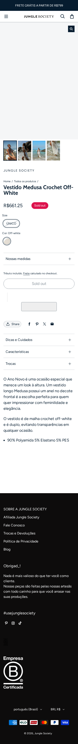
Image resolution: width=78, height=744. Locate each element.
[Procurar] (62, 16)
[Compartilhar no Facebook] (29, 324)
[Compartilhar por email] (52, 324)
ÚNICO (11, 223)
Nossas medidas (18, 259)
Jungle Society (43, 733)
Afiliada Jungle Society (21, 517)
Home (7, 181)
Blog (6, 549)
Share (15, 324)
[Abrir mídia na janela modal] (71, 29)
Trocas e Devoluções (19, 533)
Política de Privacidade (20, 541)
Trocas (11, 364)
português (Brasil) (26, 709)
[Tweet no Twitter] (44, 324)
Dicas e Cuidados (19, 340)
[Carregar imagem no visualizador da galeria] (10, 150)
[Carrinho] (72, 16)
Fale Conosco (14, 525)
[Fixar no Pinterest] (37, 324)
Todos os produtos (25, 181)
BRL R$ (55, 709)
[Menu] (6, 16)
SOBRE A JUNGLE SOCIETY (25, 509)
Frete (26, 273)
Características (17, 352)
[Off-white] (6, 241)
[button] (7, 297)
